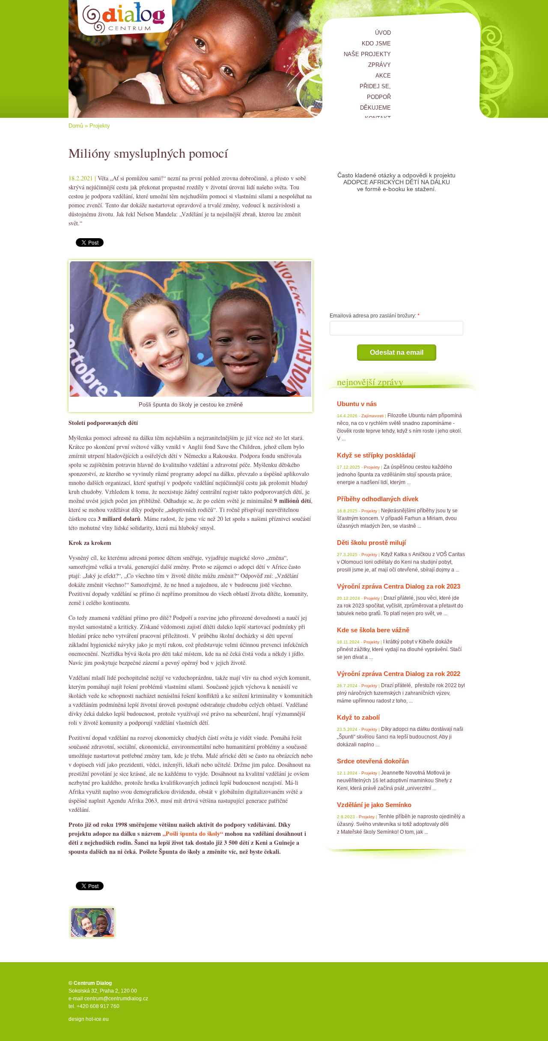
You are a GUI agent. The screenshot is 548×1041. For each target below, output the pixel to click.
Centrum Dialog (125, 18)
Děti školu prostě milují (371, 542)
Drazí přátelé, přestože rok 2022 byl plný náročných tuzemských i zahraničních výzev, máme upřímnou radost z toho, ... (401, 693)
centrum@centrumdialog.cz (116, 998)
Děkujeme (375, 108)
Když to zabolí (358, 717)
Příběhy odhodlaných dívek (377, 499)
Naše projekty (367, 54)
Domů (75, 126)
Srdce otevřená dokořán (373, 761)
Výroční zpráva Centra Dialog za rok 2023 (398, 586)
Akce (383, 75)
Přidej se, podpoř (375, 91)
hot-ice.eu (97, 1019)
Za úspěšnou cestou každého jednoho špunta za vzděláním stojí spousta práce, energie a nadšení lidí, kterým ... (394, 474)
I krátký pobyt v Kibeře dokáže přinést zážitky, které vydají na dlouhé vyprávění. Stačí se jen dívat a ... (399, 649)
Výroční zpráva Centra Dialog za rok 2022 (398, 673)
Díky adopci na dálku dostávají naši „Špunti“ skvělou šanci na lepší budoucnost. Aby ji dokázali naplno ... (400, 737)
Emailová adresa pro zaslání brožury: (373, 316)
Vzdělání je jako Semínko (374, 804)
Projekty (99, 126)
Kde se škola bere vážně (373, 630)
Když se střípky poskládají (376, 455)
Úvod (383, 33)
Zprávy (379, 65)
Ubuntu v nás (357, 403)
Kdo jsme (376, 43)
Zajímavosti (372, 415)
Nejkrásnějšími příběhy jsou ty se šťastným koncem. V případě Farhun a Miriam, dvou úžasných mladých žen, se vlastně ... (397, 518)
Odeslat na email (396, 352)
